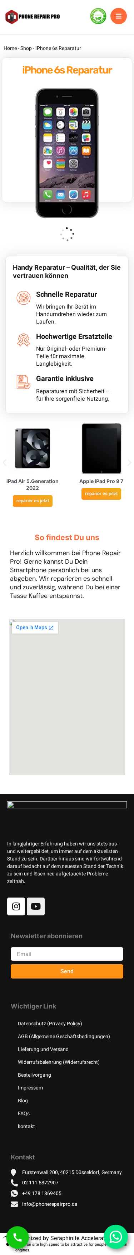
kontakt (26, 1126)
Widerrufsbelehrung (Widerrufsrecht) (59, 1062)
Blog (23, 1100)
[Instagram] (16, 906)
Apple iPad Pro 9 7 (101, 481)
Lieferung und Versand (43, 1049)
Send (67, 971)
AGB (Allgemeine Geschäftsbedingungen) (64, 1036)
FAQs (24, 1113)
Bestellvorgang (34, 1075)
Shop (26, 48)
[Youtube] (36, 906)
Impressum (30, 1088)
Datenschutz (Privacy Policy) (50, 1023)
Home (10, 48)
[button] (4, 462)
